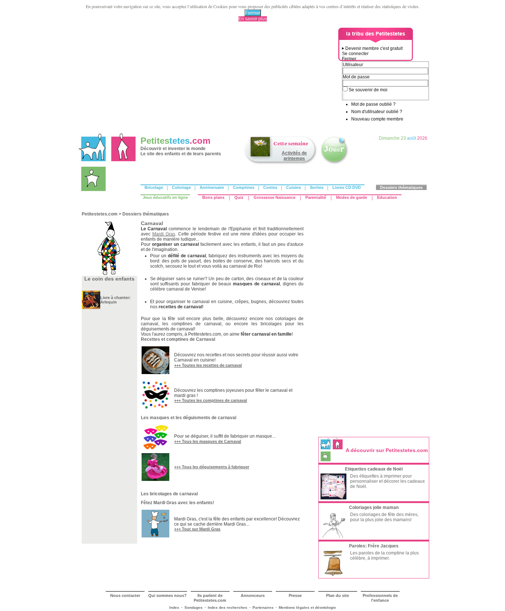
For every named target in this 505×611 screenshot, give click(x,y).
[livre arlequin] (91, 307)
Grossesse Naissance (274, 197)
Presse (295, 595)
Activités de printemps (294, 155)
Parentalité (315, 197)
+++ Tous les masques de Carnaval (207, 441)
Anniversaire (212, 187)
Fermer (252, 13)
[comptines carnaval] (155, 407)
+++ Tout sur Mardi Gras (197, 529)
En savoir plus (252, 18)
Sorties (316, 187)
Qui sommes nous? (167, 595)
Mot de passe (356, 76)
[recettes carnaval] (155, 372)
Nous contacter (125, 595)
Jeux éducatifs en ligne (165, 197)
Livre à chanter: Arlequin (115, 299)
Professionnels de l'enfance (380, 597)
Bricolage (154, 187)
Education (387, 197)
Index (174, 607)
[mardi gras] (155, 536)
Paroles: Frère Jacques (374, 546)
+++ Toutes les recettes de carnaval (208, 365)
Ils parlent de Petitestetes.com (210, 597)
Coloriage (181, 187)
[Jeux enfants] (334, 163)
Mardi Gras (163, 234)
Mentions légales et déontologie (307, 607)
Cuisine (293, 187)
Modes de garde (351, 197)
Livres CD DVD (346, 187)
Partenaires (263, 607)
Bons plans (213, 197)
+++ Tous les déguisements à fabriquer (211, 467)
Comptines (243, 187)
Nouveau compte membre (377, 119)
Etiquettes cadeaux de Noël (374, 469)
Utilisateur (353, 64)
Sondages (193, 607)
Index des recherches (227, 607)
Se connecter (355, 53)
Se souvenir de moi (368, 89)
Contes (270, 187)
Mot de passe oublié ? (373, 104)
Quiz (239, 197)
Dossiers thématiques (401, 187)
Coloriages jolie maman (374, 507)
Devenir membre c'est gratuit (374, 48)
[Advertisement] (208, 79)
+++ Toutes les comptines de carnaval (210, 400)
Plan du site (337, 595)
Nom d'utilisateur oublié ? (376, 111)
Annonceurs (253, 595)
